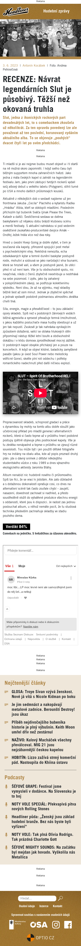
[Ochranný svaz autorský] (39, 925)
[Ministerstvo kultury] (17, 924)
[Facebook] (68, 924)
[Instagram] (56, 924)
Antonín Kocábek (34, 65)
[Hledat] (59, 898)
